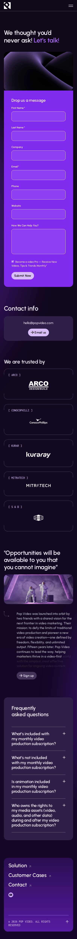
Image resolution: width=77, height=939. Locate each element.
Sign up (28, 675)
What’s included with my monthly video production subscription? (34, 738)
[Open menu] (71, 5)
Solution (17, 865)
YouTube (13, 894)
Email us (40, 332)
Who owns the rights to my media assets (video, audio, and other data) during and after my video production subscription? (35, 815)
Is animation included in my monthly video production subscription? (34, 786)
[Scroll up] (67, 923)
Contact (17, 885)
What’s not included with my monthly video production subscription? (34, 762)
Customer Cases (27, 875)
